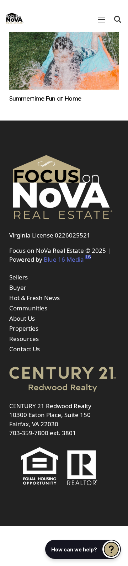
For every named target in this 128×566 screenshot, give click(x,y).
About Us (22, 318)
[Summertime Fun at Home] (64, 87)
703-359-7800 (28, 433)
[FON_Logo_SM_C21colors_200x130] (14, 16)
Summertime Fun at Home (45, 98)
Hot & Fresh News (34, 298)
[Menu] (101, 19)
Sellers (18, 277)
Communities (28, 308)
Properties (23, 328)
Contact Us (24, 349)
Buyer (17, 287)
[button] (118, 19)
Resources (24, 339)
